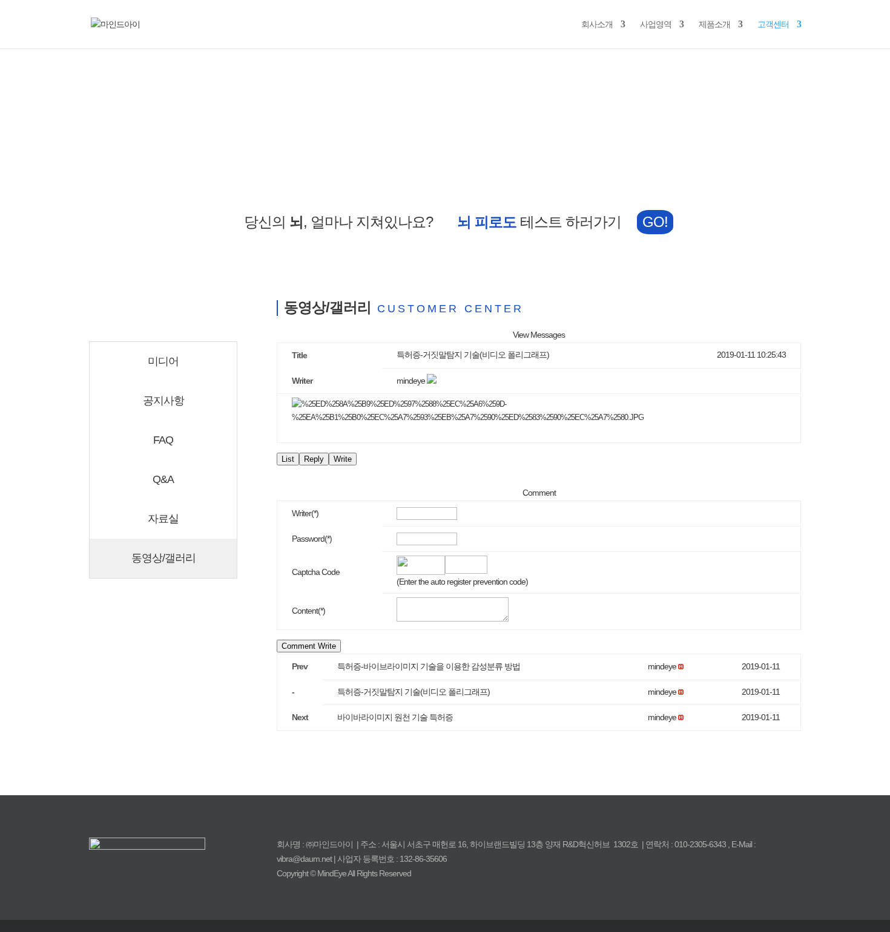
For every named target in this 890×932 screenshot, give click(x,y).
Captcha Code (316, 572)
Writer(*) (305, 513)
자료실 (163, 519)
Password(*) (312, 538)
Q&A (163, 479)
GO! (655, 222)
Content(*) (308, 610)
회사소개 (597, 24)
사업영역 (655, 24)
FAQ (163, 440)
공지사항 (163, 401)
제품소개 (714, 24)
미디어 (163, 361)
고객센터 (773, 24)
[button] (411, 381)
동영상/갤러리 (163, 558)
